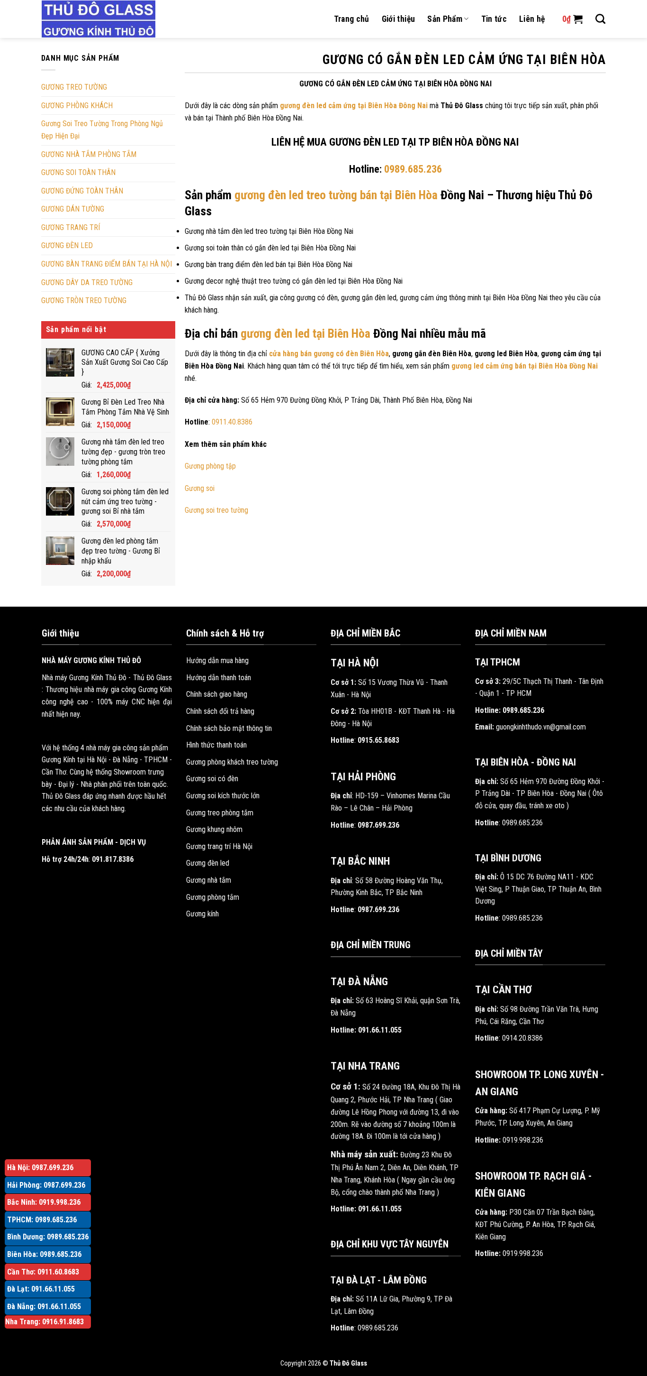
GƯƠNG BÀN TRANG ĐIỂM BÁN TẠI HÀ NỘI (106, 263)
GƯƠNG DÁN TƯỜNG (72, 208)
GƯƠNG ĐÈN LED (67, 245)
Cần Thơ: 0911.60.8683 (43, 1271)
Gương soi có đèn (212, 778)
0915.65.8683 (378, 740)
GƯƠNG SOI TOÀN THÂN (78, 172)
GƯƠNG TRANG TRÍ (70, 227)
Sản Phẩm (444, 19)
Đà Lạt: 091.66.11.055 (41, 1288)
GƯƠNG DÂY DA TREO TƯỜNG (87, 282)
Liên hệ (532, 19)
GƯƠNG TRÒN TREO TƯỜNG (83, 300)
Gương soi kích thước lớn (223, 795)
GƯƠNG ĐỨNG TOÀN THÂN (82, 190)
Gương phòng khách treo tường (232, 761)
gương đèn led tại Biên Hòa (305, 333)
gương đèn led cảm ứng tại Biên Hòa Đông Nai (354, 105)
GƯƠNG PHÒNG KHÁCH (77, 105)
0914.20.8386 (522, 1038)
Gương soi (200, 488)
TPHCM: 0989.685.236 (42, 1219)
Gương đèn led (207, 863)
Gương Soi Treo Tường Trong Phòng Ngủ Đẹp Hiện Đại (102, 129)
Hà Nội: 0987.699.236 (40, 1167)
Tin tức (494, 19)
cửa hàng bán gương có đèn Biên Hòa (329, 353)
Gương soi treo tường (216, 510)
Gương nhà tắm (208, 880)
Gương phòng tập (210, 466)
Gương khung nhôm (214, 829)
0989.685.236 (378, 1327)
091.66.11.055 (380, 1029)
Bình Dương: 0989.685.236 (48, 1236)
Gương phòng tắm (212, 897)
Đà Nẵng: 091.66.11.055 (44, 1306)
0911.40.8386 (232, 421)
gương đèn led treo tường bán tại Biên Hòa (336, 195)
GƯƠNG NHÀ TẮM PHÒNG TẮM (88, 154)
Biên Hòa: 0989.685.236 (44, 1254)
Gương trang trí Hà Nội (219, 846)
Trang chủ (351, 19)
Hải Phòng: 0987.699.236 (46, 1185)
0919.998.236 (523, 1140)
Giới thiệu (398, 19)
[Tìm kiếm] (600, 18)
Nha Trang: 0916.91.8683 (44, 1321)
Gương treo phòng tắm (219, 812)
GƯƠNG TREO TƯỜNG (74, 87)
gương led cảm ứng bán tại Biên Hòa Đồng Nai (524, 365)
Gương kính (202, 913)
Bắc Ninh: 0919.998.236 (44, 1202)
